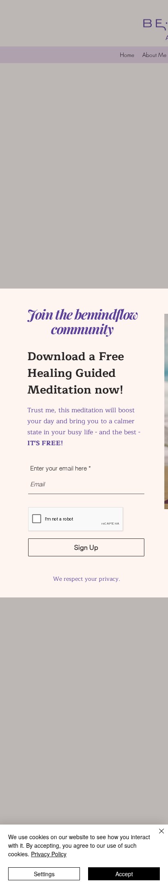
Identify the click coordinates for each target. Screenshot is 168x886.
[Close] (156, 836)
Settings (44, 874)
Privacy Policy (48, 854)
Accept (124, 874)
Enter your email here (58, 468)
